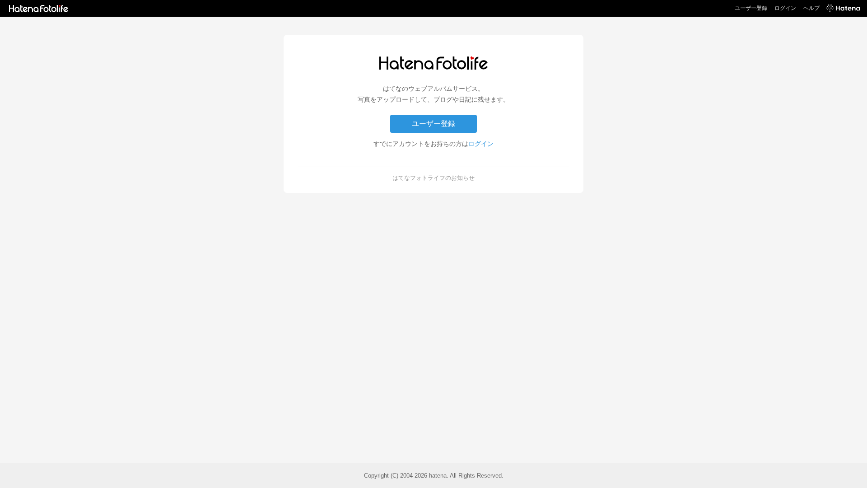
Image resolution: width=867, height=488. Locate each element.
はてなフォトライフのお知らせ (433, 177)
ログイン (785, 8)
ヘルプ (811, 8)
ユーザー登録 (751, 8)
